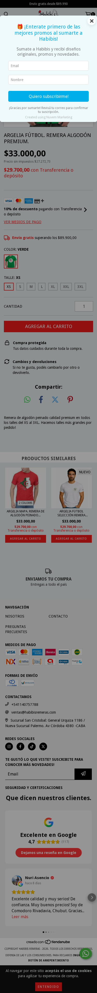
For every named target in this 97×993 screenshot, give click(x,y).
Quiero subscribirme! (49, 96)
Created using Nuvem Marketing (48, 117)
